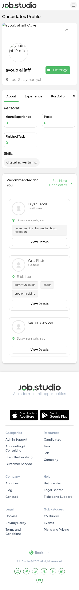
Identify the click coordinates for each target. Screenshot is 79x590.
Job (46, 453)
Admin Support (16, 439)
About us (12, 483)
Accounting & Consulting (15, 448)
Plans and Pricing (56, 530)
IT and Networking (18, 457)
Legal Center (53, 490)
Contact (11, 497)
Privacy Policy (15, 523)
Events (49, 523)
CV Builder (51, 516)
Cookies (11, 516)
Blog (8, 490)
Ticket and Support (58, 497)
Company (51, 460)
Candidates (52, 439)
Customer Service (18, 464)
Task (47, 446)
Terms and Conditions (13, 532)
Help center (52, 483)
